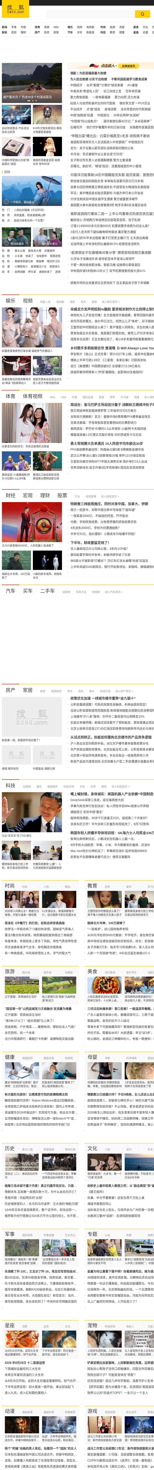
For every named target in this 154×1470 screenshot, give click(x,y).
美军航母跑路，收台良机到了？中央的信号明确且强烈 (41, 1301)
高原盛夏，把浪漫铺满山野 (29, 215)
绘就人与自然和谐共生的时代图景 (92, 103)
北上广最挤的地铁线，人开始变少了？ (112, 1301)
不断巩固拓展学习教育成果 (129, 79)
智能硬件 (52, 786)
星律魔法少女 (39, 266)
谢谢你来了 (46, 271)
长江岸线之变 (112, 91)
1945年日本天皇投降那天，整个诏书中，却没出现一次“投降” (45, 1209)
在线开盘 (104, 691)
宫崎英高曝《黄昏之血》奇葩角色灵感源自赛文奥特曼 (41, 1466)
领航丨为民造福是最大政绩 (88, 73)
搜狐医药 (27, 1058)
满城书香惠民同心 (99, 1203)
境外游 (47, 972)
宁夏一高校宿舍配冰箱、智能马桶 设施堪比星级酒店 (105, 264)
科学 (93, 786)
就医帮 (69, 1058)
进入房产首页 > (124, 691)
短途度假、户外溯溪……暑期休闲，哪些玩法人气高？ (41, 1026)
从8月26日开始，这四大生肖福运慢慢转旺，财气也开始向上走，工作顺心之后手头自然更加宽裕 (69, 1380)
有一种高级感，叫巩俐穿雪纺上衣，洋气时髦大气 (38, 953)
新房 (46, 32)
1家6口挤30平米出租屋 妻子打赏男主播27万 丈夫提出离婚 (109, 238)
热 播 (6, 250)
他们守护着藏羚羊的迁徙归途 (105, 127)
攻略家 (69, 972)
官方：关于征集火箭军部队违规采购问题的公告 (102, 148)
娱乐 (10, 301)
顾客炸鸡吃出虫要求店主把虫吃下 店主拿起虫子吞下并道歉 (109, 282)
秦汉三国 (27, 1149)
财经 (10, 495)
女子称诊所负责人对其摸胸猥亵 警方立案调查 (100, 160)
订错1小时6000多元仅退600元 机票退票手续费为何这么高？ (110, 226)
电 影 (6, 261)
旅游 (112, 27)
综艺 (83, 301)
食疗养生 (131, 972)
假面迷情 (55, 255)
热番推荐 (70, 1412)
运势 (46, 1326)
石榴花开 (76, 127)
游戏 (92, 1411)
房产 (10, 690)
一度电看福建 (101, 97)
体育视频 (32, 396)
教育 (112, 32)
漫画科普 (49, 1412)
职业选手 (131, 1412)
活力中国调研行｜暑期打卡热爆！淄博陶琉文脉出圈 (39, 1038)
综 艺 (6, 271)
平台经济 (76, 109)
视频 (79, 27)
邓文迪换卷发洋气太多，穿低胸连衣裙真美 (33, 947)
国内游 (26, 972)
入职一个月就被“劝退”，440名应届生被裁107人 (118, 953)
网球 (136, 397)
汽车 (10, 591)
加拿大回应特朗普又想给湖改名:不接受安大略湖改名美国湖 (109, 187)
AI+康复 (132, 85)
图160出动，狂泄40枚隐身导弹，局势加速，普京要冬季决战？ (46, 1277)
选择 (57, 271)
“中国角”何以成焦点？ (84, 121)
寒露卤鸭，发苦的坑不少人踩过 (108, 1020)
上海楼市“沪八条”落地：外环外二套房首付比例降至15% (107, 716)
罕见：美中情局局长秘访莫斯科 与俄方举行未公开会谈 (106, 193)
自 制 (6, 255)
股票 (62, 495)
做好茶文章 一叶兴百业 (134, 103)
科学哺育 (131, 1058)
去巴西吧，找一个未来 (20, 1032)
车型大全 (80, 591)
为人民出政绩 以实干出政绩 (88, 79)
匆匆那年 (42, 255)
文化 (145, 27)
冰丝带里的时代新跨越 (136, 109)
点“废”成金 (93, 109)
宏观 (14, 32)
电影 (72, 301)
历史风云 (70, 1235)
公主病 (19, 255)
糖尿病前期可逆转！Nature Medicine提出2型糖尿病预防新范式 (46, 1100)
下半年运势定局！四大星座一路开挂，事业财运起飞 (39, 1386)
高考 (107, 886)
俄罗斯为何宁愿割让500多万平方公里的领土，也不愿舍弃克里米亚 (49, 1215)
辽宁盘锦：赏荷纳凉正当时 (23, 1014)
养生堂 (32, 271)
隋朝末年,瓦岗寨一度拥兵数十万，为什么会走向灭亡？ (41, 1191)
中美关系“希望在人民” (84, 91)
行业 (77, 496)
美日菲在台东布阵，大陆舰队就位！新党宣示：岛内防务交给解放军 (50, 1295)
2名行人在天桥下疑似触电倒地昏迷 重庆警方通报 (103, 232)
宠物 (92, 1325)
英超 (46, 27)
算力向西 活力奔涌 (127, 97)
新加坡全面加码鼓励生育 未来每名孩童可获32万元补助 (107, 181)
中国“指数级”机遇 (81, 115)
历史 (10, 1148)
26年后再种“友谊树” (126, 115)
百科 (80, 691)
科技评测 (68, 786)
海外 (91, 691)
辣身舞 (40, 261)
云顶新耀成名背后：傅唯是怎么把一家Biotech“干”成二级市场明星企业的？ (54, 1118)
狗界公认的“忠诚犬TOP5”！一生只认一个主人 (117, 1392)
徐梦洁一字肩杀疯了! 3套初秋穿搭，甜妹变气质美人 (39, 929)
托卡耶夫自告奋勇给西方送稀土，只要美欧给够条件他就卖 (44, 1283)
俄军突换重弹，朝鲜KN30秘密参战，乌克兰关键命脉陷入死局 (46, 1289)
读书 (128, 1149)
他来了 (30, 255)
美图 (94, 301)
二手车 (47, 591)
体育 (10, 396)
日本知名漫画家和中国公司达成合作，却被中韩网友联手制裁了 (47, 1454)
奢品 (67, 886)
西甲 (112, 397)
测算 (24, 1326)
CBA (63, 397)
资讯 (69, 691)
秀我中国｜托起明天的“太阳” (24, 1197)
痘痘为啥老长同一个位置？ (29, 220)
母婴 (122, 27)
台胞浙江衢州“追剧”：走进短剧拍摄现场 (113, 1215)
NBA (56, 27)
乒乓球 (124, 397)
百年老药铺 (132, 91)
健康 (122, 32)
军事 (14, 27)
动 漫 (6, 266)
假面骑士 (55, 266)
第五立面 (20, 250)
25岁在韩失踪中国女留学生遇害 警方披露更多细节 (104, 199)
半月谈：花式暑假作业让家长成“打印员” (96, 154)
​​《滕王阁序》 (96, 1191)
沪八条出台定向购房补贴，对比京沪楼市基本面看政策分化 (109, 743)
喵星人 (130, 1326)
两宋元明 (70, 1149)
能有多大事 (35, 250)
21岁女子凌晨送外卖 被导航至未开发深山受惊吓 (102, 258)
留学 (128, 886)
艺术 (150, 1149)
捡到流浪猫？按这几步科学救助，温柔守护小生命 (120, 1380)
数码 (104, 786)
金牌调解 (20, 271)
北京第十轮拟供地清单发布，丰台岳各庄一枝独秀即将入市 (109, 755)
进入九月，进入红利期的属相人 (26, 1392)
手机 (82, 786)
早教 (107, 1058)
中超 (74, 397)
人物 (46, 886)
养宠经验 (110, 1326)
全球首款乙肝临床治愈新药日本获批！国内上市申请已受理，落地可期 (51, 1106)
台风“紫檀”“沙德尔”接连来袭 (104, 85)
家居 (56, 32)
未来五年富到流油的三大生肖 (24, 1374)
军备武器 (49, 1235)
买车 (79, 32)
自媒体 (66, 591)
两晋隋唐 (49, 1149)
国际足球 (87, 397)
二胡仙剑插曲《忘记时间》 (29, 209)
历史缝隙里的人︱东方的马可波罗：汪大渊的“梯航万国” (42, 1203)
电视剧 (90, 27)
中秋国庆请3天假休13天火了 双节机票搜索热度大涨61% (107, 270)
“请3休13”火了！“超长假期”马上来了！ (30, 1020)
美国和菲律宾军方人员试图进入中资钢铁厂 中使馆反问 (106, 142)
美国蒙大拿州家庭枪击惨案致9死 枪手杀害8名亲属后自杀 (108, 205)
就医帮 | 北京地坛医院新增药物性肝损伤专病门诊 (37, 1124)
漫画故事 (27, 1412)
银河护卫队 (53, 261)
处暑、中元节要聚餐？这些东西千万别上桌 (115, 1197)
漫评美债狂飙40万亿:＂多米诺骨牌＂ (127, 121)
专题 (23, 27)
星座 (10, 1325)
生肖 (67, 1326)
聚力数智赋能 (79, 97)
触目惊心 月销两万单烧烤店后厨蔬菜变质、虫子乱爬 (105, 220)
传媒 (128, 1235)
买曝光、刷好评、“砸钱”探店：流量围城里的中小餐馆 (105, 166)
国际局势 (27, 1235)
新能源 (90, 32)
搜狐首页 (15, 9)
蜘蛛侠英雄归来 (24, 261)
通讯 (39, 786)
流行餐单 (110, 972)
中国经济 (76, 85)
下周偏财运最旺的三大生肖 (23, 1368)
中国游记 (103, 115)
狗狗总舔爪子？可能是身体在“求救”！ (112, 1374)
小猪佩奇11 (22, 266)
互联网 (27, 786)
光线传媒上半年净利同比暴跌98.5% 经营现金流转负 (105, 244)
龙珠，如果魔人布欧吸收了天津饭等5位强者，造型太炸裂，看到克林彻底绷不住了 (60, 1460)
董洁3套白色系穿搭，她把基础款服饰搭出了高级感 (38, 935)
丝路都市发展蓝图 (142, 127)
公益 (107, 1235)
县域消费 (110, 109)
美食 (92, 971)
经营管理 (90, 496)
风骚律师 (49, 250)
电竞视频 (110, 1412)
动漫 (145, 32)
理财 (23, 32)
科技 (10, 785)
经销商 (95, 591)
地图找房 (56, 691)
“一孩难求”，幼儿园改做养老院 (107, 929)
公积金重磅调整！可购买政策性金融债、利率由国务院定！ (109, 704)
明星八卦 (45, 301)
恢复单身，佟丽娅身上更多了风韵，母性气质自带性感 (41, 941)
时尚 (10, 886)
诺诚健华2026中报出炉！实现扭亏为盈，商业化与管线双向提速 (47, 1112)
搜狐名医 (49, 1058)
